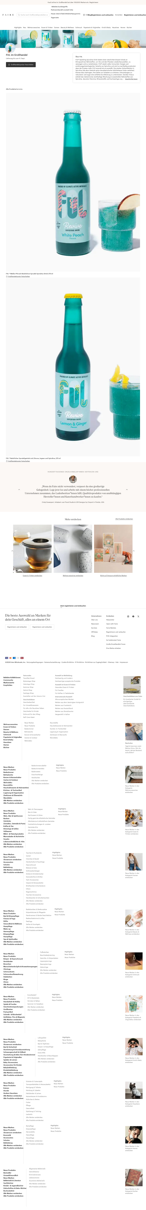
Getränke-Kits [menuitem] (33, 827)
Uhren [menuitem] (28, 889)
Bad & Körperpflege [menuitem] (11, 916)
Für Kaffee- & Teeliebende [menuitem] (64, 693)
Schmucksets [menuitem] (8, 972)
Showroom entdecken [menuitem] (12, 859)
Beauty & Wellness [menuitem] (10, 732)
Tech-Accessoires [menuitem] (32, 880)
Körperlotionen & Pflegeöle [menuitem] (35, 912)
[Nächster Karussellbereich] (127, 489)
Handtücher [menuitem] (36, 777)
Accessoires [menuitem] (8, 862)
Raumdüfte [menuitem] (54, 723)
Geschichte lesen (131, 79)
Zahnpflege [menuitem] (42, 1050)
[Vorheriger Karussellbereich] (19, 489)
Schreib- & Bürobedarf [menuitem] (12, 1014)
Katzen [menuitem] (6, 1088)
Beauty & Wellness (67, 27)
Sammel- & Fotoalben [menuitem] (35, 1004)
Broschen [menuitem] (7, 964)
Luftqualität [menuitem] (42, 1038)
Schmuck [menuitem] (7, 734)
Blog (89, 15)
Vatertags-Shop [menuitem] (28, 684)
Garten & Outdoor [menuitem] (30, 738)
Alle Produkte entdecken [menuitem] (13, 803)
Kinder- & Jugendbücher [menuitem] (13, 1186)
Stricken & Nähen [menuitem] (33, 1001)
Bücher (129, 27)
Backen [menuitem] (6, 818)
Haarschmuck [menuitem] (31, 865)
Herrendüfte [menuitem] (30, 1132)
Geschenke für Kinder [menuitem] (31, 711)
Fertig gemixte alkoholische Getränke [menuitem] (41, 818)
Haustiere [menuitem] (7, 742)
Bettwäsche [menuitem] (28, 732)
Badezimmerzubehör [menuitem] (39, 765)
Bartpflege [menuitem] (30, 1126)
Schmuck (78, 27)
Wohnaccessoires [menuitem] (10, 724)
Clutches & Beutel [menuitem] (32, 859)
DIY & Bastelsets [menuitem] (33, 998)
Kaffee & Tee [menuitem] (8, 826)
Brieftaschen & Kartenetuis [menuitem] (35, 886)
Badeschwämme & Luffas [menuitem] (35, 918)
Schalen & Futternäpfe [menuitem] (34, 1081)
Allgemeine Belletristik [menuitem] (37, 1169)
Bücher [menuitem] (6, 747)
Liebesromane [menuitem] (34, 1178)
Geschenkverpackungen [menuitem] (13, 1007)
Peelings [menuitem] (29, 921)
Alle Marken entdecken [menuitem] (12, 800)
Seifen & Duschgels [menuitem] (33, 924)
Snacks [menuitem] (6, 839)
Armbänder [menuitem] (8, 961)
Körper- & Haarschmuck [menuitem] (13, 959)
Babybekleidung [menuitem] (10, 1067)
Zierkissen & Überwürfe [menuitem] (58, 735)
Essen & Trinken (47, 27)
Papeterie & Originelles (92, 27)
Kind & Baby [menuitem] (8, 740)
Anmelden (118, 15)
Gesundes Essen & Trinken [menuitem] (64, 687)
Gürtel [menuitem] (28, 856)
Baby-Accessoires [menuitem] (10, 1062)
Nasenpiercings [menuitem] (45, 964)
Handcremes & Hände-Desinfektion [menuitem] (38, 915)
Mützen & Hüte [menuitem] (31, 868)
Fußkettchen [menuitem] (44, 952)
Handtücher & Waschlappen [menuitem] (48, 1056)
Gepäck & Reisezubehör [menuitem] (34, 883)
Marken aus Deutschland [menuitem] (64, 708)
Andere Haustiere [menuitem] (10, 1093)
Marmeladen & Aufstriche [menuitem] (13, 836)
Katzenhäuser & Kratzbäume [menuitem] (36, 1096)
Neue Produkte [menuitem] (29, 726)
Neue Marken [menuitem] (29, 723)
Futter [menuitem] (28, 1102)
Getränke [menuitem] (7, 821)
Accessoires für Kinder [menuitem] (12, 1065)
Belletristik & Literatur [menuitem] (12, 1180)
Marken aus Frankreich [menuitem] (63, 705)
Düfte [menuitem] (5, 921)
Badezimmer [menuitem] (29, 729)
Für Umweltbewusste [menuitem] (30, 705)
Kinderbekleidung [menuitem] (10, 1070)
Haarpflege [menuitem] (7, 926)
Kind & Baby (106, 27)
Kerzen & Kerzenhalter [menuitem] (32, 735)
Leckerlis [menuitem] (29, 1114)
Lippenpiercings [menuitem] (46, 961)
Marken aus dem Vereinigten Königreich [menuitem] (69, 702)
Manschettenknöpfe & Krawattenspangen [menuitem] (20, 966)
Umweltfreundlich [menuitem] (10, 1175)
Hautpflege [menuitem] (8, 936)
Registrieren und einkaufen (135, 15)
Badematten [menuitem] (36, 771)
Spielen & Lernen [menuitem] (10, 1060)
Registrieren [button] (93, 2)
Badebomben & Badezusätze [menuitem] (36, 909)
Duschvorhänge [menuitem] (37, 774)
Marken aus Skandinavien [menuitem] (64, 711)
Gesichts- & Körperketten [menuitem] (49, 958)
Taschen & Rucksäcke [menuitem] (34, 853)
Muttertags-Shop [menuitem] (29, 681)
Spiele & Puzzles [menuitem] (9, 1004)
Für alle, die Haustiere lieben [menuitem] (33, 708)
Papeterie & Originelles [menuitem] (12, 737)
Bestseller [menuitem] (7, 1173)
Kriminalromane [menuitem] (35, 1175)
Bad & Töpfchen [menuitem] (43, 1044)
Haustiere (115, 27)
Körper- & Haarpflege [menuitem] (45, 1047)
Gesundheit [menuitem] (30, 1108)
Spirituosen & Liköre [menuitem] (35, 815)
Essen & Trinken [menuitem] (9, 727)
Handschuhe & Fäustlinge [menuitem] (35, 862)
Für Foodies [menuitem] (59, 690)
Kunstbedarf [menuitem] (31, 995)
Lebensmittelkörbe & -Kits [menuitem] (13, 841)
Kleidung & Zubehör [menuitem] (33, 1090)
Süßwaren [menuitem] (7, 831)
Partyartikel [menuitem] (8, 1012)
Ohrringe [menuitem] (7, 969)
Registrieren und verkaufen (102, 15)
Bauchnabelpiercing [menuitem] (47, 955)
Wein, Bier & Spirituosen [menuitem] (13, 816)
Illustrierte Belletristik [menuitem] (37, 1181)
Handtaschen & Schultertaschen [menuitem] (37, 898)
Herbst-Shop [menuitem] (27, 690)
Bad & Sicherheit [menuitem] (10, 1047)
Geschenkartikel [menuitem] (29, 702)
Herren (122, 27)
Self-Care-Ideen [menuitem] (29, 717)
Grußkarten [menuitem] (8, 1009)
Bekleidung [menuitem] (8, 867)
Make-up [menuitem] (7, 929)
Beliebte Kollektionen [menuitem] (12, 677)
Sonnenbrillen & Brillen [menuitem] (34, 877)
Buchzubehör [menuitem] (8, 1191)
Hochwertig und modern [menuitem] (64, 678)
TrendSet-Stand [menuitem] (28, 678)
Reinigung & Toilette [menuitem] (33, 1087)
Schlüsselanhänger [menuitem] (33, 871)
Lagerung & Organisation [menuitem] (59, 732)
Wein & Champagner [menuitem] (35, 809)
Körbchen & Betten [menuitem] (33, 1099)
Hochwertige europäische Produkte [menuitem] (67, 681)
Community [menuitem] (8, 680)
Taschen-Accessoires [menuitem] (33, 895)
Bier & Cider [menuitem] (32, 812)
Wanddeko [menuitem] (54, 738)
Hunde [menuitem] (6, 1091)
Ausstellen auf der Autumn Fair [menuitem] (34, 696)
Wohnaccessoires (33, 27)
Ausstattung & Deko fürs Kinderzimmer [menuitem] (19, 1055)
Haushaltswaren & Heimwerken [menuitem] (61, 726)
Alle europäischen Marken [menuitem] (64, 699)
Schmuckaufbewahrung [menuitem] (13, 974)
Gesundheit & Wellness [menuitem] (12, 924)
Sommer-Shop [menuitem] (28, 687)
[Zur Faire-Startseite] (8, 14)
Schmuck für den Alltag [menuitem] (31, 714)
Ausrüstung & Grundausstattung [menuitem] (16, 1049)
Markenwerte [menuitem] (8, 682)
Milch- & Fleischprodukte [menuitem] (13, 834)
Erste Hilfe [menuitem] (41, 1053)
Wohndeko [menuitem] (28, 741)
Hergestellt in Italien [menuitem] (62, 714)
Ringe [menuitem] (5, 979)
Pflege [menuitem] (28, 1105)
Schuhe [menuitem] (6, 865)
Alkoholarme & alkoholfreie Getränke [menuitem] (41, 821)
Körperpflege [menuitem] (8, 934)
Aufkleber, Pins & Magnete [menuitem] (14, 1017)
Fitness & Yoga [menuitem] (9, 919)
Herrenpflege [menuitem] (8, 931)
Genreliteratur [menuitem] (34, 1172)
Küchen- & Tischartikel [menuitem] (58, 729)
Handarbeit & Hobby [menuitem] (11, 1002)
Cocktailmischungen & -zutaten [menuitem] (39, 824)
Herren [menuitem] (6, 745)
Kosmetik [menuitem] (7, 1135)
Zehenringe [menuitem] (44, 967)
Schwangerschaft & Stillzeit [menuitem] (14, 1052)
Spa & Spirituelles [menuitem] (10, 939)
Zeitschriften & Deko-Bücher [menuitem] (14, 1188)
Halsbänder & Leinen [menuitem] (33, 1093)
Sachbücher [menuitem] (8, 1183)
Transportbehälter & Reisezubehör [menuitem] (38, 1084)
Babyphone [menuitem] (42, 1041)
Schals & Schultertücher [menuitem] (34, 874)
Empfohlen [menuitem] (7, 685)
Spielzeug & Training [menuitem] (33, 1111)
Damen (56, 27)
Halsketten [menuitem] (7, 977)
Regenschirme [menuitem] (31, 892)
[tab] (11, 89)
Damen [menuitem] (6, 729)
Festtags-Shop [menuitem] (28, 693)
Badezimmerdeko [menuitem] (38, 768)
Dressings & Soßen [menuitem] (11, 829)
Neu (24, 27)
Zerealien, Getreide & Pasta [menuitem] (14, 824)
